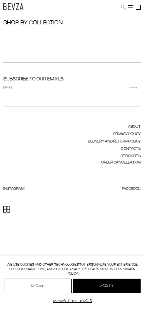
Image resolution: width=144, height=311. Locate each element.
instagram (13, 189)
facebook (131, 189)
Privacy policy (127, 134)
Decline (38, 286)
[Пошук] (123, 7)
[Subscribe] (133, 88)
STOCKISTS (131, 156)
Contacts (131, 148)
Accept (107, 286)
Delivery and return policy (114, 141)
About (134, 126)
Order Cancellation (121, 162)
